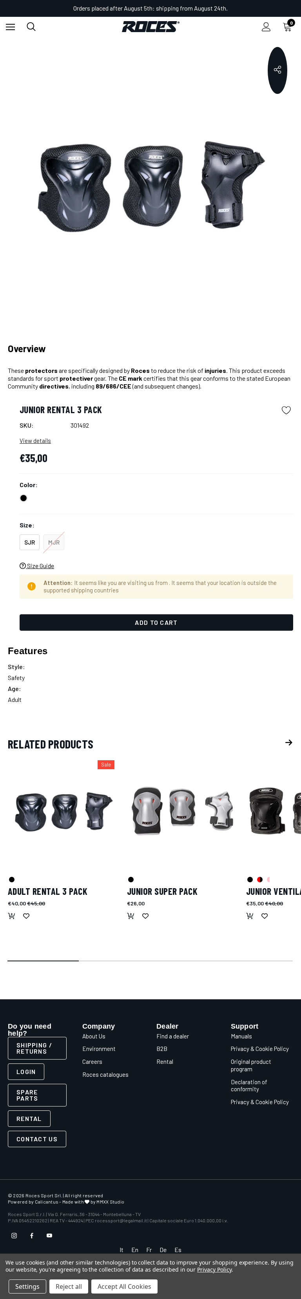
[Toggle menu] (10, 26)
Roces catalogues (105, 1074)
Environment (99, 1048)
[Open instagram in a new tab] (14, 1235)
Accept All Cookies (124, 1286)
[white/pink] (269, 879)
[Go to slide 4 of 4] (257, 961)
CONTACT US (37, 1138)
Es (177, 1249)
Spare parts (27, 1095)
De (163, 1249)
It (121, 1249)
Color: (29, 484)
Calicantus (46, 1201)
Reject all (69, 1286)
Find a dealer (172, 1036)
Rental (29, 1118)
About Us (93, 1036)
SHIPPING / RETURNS (34, 1048)
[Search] (31, 26)
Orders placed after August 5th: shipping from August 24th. (150, 8)
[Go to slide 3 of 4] (186, 961)
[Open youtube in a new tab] (49, 1235)
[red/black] (259, 879)
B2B (161, 1048)
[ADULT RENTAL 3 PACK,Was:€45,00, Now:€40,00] (63, 811)
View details (35, 440)
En (134, 1249)
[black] (11, 879)
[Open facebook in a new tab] (31, 1235)
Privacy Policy (214, 1269)
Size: (27, 525)
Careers (92, 1061)
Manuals (241, 1036)
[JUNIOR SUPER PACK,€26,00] (182, 811)
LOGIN (26, 1071)
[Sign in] (266, 26)
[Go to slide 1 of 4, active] (43, 961)
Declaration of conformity (249, 1085)
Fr (149, 1249)
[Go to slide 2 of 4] (114, 961)
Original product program (251, 1065)
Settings (27, 1286)
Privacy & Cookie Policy (260, 1048)
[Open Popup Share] (277, 70)
